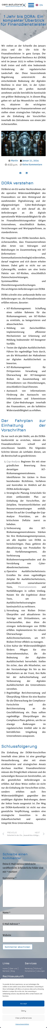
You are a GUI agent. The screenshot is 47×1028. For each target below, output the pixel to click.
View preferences (23, 1018)
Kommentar (9, 878)
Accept (23, 1003)
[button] (31, 5)
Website (7, 935)
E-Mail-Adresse (11, 924)
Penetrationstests (27, 587)
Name (6, 912)
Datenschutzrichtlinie (22, 1024)
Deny (23, 1011)
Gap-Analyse (13, 461)
